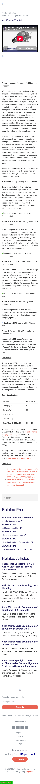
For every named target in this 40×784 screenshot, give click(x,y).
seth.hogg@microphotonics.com (20, 458)
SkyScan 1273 (9, 531)
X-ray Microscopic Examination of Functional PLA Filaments (20, 608)
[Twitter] (18, 727)
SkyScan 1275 (9, 545)
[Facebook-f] (13, 727)
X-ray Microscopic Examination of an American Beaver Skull (20, 627)
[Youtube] (26, 727)
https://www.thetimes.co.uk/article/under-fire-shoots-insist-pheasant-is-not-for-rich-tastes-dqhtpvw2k (22, 482)
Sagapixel (29, 771)
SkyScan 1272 (9, 538)
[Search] (34, 497)
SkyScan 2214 (9, 524)
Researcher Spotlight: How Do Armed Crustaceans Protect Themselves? (18, 566)
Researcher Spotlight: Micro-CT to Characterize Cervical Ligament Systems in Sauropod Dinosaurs (20, 663)
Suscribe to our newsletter (13, 697)
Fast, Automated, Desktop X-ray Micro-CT (18, 549)
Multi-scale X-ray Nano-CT (12, 528)
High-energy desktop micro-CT (14, 535)
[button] (36, 3)
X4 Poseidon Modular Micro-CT (17, 517)
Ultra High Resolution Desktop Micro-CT (17, 542)
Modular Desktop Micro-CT (12, 520)
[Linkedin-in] (22, 727)
